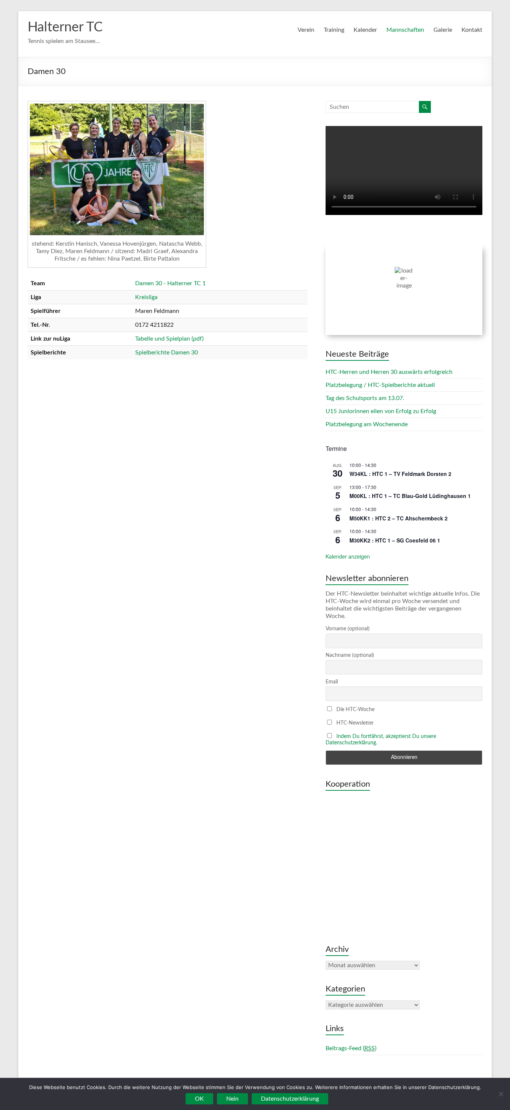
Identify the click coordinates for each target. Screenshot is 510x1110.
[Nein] (500, 1094)
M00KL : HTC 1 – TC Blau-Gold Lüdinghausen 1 (410, 495)
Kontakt (471, 30)
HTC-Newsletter (354, 723)
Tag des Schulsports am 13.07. (365, 398)
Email (332, 682)
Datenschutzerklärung (290, 1099)
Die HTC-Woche (354, 709)
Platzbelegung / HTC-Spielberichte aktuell (380, 385)
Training (334, 30)
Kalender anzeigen (348, 556)
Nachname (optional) (350, 655)
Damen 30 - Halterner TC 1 (170, 283)
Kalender (365, 30)
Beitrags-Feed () (351, 1048)
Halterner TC (65, 27)
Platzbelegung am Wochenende (367, 424)
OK (199, 1099)
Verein (306, 30)
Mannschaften (405, 30)
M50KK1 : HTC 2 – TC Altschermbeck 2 (398, 518)
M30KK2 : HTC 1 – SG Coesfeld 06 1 (394, 540)
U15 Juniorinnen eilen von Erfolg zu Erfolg (381, 411)
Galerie (442, 30)
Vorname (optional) (348, 628)
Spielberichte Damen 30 (166, 353)
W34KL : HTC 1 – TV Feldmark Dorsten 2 (400, 473)
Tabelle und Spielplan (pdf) (169, 339)
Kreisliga (146, 297)
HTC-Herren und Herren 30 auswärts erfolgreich (389, 372)
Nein (232, 1099)
